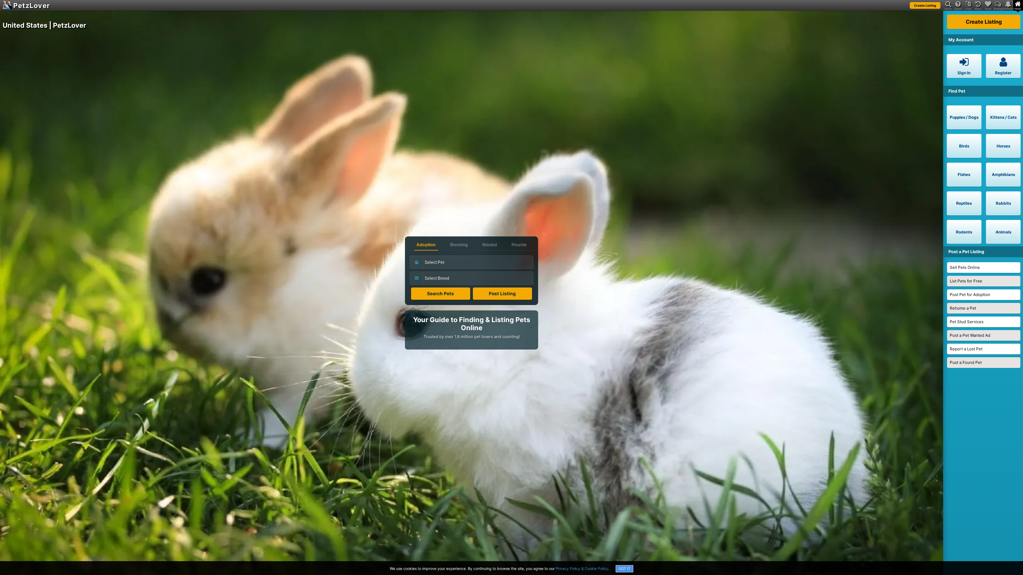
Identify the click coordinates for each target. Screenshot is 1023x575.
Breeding (459, 245)
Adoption (426, 245)
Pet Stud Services (967, 321)
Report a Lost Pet (966, 348)
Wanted (489, 245)
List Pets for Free (966, 281)
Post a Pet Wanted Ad (970, 335)
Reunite (519, 245)
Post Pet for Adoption (970, 294)
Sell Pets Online (965, 267)
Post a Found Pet (966, 362)
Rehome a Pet (963, 308)
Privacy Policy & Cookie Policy (582, 568)
